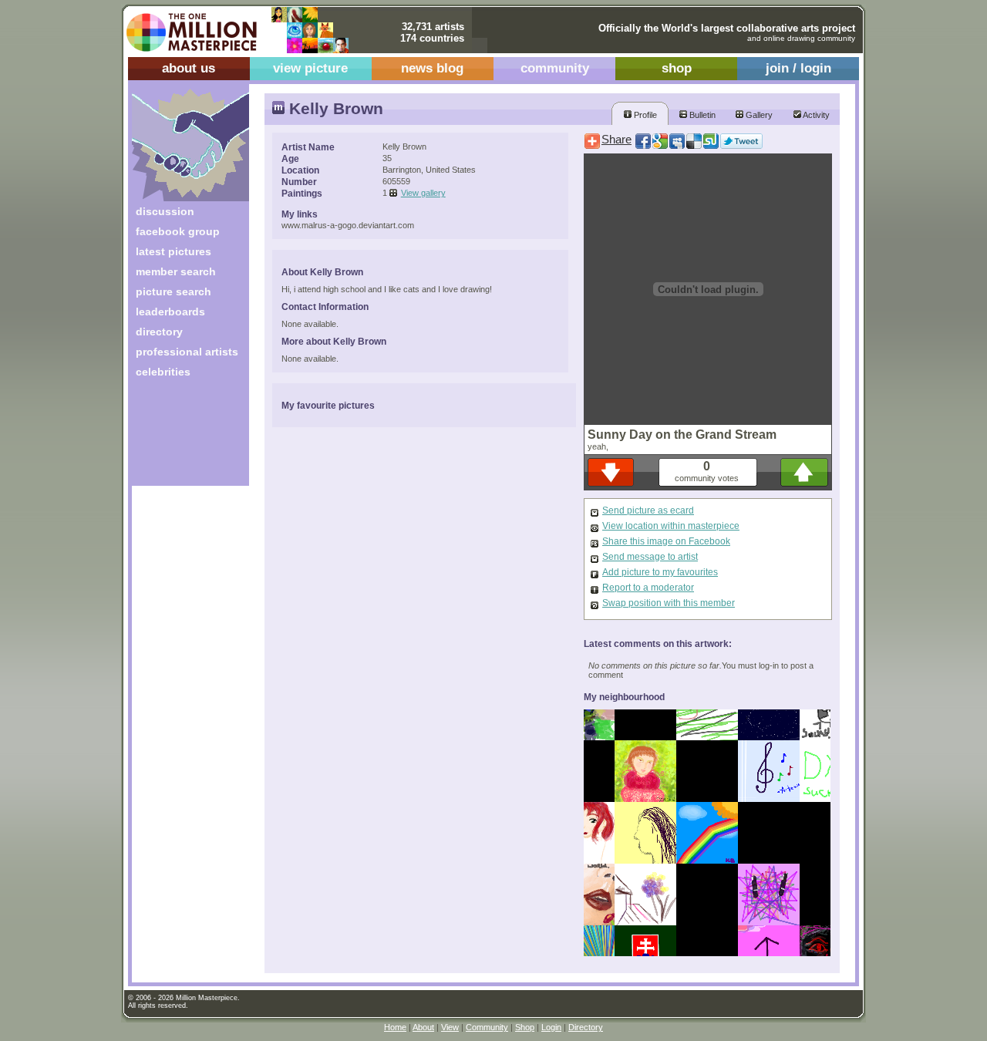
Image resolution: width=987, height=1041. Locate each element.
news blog (432, 68)
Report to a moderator (648, 587)
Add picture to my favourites (660, 572)
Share (616, 139)
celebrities (163, 372)
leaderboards (170, 311)
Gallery (758, 115)
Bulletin (701, 115)
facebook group (178, 231)
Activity (815, 115)
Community (487, 1027)
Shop (524, 1027)
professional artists (187, 351)
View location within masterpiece (670, 525)
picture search (173, 291)
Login (551, 1027)
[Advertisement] (180, 437)
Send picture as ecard (648, 510)
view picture (310, 68)
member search (176, 271)
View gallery (423, 192)
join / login (798, 68)
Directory (585, 1027)
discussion (165, 211)
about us (188, 68)
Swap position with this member (668, 603)
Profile (644, 115)
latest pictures (173, 251)
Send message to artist (650, 556)
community (554, 68)
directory (159, 331)
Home (395, 1027)
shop (677, 68)
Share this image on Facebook (666, 541)
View (450, 1027)
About (423, 1027)
